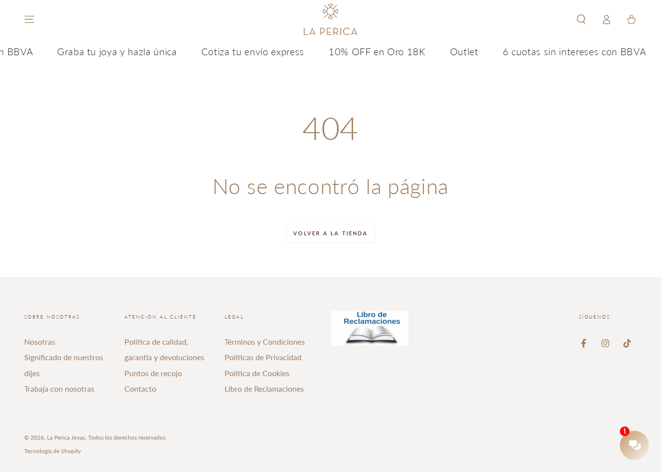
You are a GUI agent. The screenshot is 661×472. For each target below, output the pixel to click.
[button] (581, 19)
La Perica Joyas (66, 437)
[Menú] (29, 19)
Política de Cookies (257, 373)
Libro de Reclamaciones (264, 388)
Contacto (140, 388)
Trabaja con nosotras (59, 388)
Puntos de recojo (153, 373)
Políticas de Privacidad (263, 357)
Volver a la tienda (330, 233)
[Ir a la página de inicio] (330, 19)
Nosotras (39, 341)
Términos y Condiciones (265, 341)
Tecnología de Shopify (52, 451)
